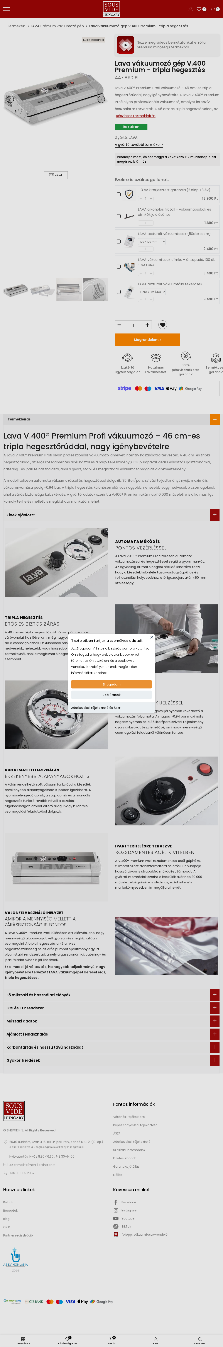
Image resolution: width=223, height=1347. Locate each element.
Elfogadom (111, 684)
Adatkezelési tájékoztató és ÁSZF (96, 708)
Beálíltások (112, 695)
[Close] (152, 637)
